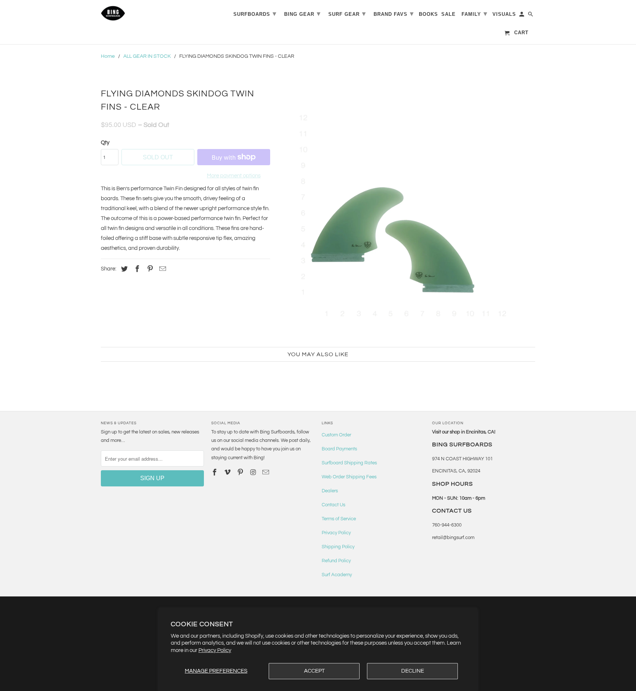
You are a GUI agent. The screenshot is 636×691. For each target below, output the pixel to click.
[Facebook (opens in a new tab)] (136, 269)
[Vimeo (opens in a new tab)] (228, 472)
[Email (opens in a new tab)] (266, 472)
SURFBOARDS (254, 13)
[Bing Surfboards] (149, 13)
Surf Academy (337, 574)
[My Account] (522, 15)
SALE (448, 14)
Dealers (330, 490)
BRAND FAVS (394, 13)
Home (108, 56)
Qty (105, 142)
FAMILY (474, 13)
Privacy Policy (214, 650)
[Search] (531, 15)
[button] (406, 213)
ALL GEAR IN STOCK (147, 56)
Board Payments (339, 448)
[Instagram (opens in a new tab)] (254, 472)
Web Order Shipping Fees (349, 476)
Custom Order (336, 434)
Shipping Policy (338, 546)
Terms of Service (339, 518)
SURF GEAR (347, 13)
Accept (314, 671)
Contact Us (333, 504)
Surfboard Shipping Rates (349, 462)
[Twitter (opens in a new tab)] (123, 269)
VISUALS (504, 14)
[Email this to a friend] (161, 269)
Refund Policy (336, 560)
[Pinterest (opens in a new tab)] (149, 269)
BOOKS (428, 14)
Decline (412, 671)
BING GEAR (302, 13)
